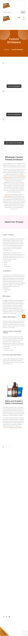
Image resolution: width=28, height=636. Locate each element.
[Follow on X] (7, 617)
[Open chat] (23, 316)
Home (7, 49)
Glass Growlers (9, 480)
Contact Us (7, 612)
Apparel (6, 541)
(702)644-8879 (8, 456)
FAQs (6, 579)
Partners (7, 585)
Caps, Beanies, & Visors (11, 547)
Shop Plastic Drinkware (14, 114)
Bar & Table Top (9, 525)
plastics (23, 175)
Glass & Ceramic (9, 496)
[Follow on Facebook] (4, 617)
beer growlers (9, 196)
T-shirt (6, 552)
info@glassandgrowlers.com (13, 461)
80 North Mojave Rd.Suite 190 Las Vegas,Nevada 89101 (13, 468)
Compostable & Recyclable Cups (12, 508)
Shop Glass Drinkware (14, 86)
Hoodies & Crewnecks (11, 558)
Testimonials (8, 596)
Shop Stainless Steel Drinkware (14, 142)
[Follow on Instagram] (9, 617)
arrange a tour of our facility (15, 427)
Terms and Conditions (11, 606)
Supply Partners (9, 590)
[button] (5, 631)
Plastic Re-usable (9, 501)
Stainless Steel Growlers (11, 485)
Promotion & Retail (10, 531)
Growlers (7, 474)
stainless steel (8, 177)
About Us (7, 569)
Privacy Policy (8, 601)
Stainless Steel (8, 514)
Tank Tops (7, 563)
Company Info (8, 574)
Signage (6, 536)
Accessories (8, 520)
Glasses (6, 490)
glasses (19, 175)
